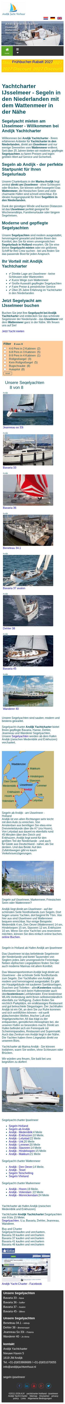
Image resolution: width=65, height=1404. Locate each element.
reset (7, 373)
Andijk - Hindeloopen (22, 1150)
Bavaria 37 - (14, 1306)
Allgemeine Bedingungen (40, 1398)
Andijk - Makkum (19, 1154)
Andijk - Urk (16, 1141)
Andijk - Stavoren (19, 1147)
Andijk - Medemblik (20, 1132)
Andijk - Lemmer (19, 1144)
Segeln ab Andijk (19, 1129)
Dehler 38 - (16, 1327)
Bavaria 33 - (13, 1297)
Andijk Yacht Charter (17, 1396)
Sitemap (33, 1396)
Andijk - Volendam (20, 1192)
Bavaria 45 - (14, 1311)
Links (23, 1398)
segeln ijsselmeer (14, 1377)
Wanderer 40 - (16, 1336)
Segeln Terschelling (21, 1173)
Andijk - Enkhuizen (20, 1135)
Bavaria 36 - (14, 1302)
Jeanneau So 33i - (18, 1332)
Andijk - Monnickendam (23, 1195)
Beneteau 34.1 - (16, 1323)
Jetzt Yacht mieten (13, 331)
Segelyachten (20, 736)
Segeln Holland (18, 1125)
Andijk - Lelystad (19, 1138)
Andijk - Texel (17, 1169)
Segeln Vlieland (19, 1176)
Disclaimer (44, 1396)
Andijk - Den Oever (20, 1166)
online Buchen (11, 937)
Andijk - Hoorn (18, 1189)
